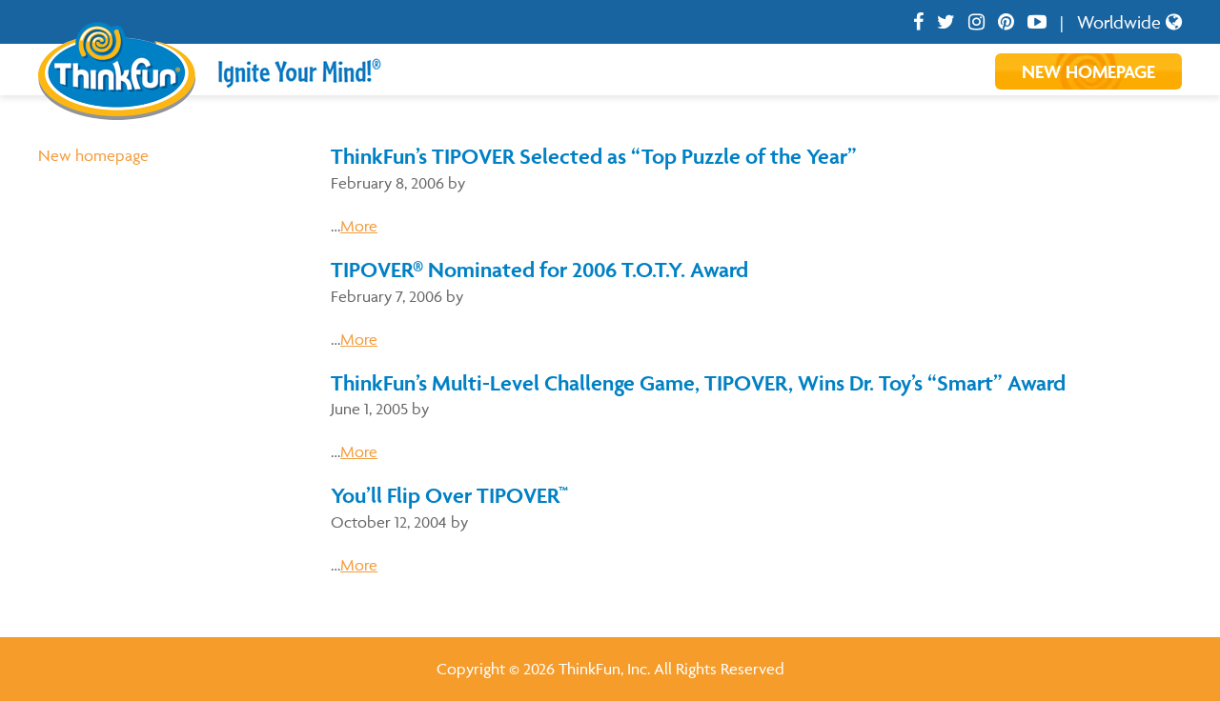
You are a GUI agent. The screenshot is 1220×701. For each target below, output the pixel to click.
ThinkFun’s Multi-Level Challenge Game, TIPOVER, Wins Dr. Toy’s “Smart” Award (698, 383)
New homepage (93, 155)
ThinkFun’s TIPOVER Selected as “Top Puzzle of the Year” (594, 156)
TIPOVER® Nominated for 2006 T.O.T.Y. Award (539, 269)
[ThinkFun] (116, 106)
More (358, 225)
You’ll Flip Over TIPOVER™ (449, 495)
